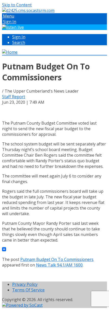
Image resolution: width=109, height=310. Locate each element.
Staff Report (13, 96)
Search (18, 42)
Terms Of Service (28, 290)
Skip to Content (17, 5)
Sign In (18, 37)
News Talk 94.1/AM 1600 (59, 265)
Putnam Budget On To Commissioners (57, 259)
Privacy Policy (25, 284)
